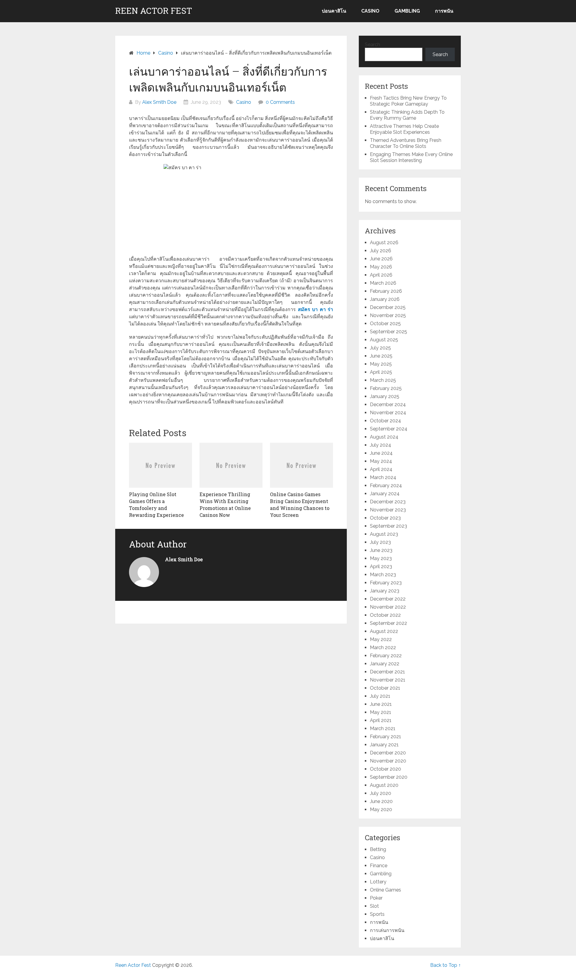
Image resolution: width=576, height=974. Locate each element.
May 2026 (381, 267)
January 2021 (384, 745)
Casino (370, 11)
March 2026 (383, 283)
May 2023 (381, 558)
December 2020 (388, 753)
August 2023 (384, 534)
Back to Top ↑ (445, 965)
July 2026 (380, 250)
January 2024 (385, 493)
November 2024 (388, 412)
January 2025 (384, 396)
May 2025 (381, 364)
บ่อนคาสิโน (334, 11)
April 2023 (381, 566)
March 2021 (382, 728)
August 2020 (384, 785)
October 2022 (385, 615)
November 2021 (387, 680)
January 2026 (385, 299)
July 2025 (380, 348)
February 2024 (386, 485)
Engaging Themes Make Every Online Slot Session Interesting (411, 157)
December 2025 (388, 307)
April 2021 (381, 720)
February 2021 (385, 736)
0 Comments (280, 102)
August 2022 (384, 631)
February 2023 (386, 583)
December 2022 (388, 599)
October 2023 (385, 518)
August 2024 (384, 437)
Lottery (378, 882)
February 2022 (386, 655)
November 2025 (388, 315)
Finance (378, 865)
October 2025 (385, 323)
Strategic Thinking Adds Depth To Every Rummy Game (407, 115)
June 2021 (381, 704)
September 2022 (388, 623)
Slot (374, 906)
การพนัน (444, 11)
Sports (377, 914)
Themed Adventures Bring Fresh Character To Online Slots (405, 143)
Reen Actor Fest (153, 11)
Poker (376, 898)
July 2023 (380, 542)
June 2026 (381, 259)
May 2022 (381, 639)
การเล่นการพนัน (387, 930)
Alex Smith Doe (159, 102)
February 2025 (386, 388)
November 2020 (388, 761)
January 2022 (384, 664)
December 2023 (388, 502)
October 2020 (385, 769)
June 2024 (381, 453)
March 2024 (383, 477)
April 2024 (381, 469)
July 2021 (380, 696)
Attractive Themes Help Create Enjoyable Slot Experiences (404, 129)
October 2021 (385, 688)
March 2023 (383, 574)
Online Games (385, 890)
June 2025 (381, 356)
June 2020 (381, 801)
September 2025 (388, 331)
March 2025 (383, 380)
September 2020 (388, 777)
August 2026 (384, 242)
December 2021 (387, 672)
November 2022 (388, 607)
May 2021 (380, 712)
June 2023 (381, 550)
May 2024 (381, 461)
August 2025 (384, 340)
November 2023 (388, 510)
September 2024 (388, 429)
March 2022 (383, 647)
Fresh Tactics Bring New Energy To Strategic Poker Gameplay (408, 101)
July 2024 (380, 445)
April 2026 (381, 275)
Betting (378, 849)
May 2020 (381, 809)
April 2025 (381, 372)
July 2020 (380, 793)
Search (372, 44)
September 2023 (388, 526)
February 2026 (386, 291)
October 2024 (385, 421)
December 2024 (388, 404)
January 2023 (384, 591)
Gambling (407, 11)
